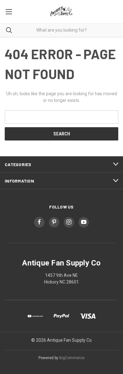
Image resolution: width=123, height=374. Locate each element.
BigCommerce (72, 358)
